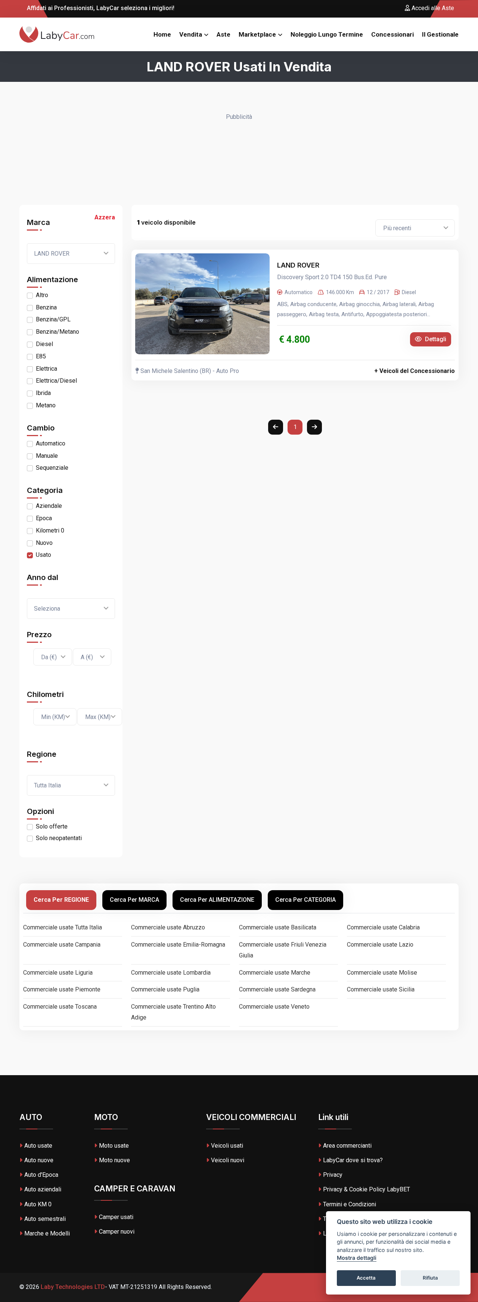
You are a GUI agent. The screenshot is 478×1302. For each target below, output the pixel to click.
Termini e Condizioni (349, 1204)
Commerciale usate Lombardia (171, 972)
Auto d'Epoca (41, 1174)
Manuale (47, 455)
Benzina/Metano (57, 331)
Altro (42, 295)
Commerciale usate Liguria (58, 972)
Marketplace (257, 34)
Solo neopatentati (59, 838)
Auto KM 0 (38, 1204)
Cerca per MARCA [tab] (134, 899)
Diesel (44, 344)
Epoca (44, 518)
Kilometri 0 (50, 530)
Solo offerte (52, 826)
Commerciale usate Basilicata (277, 927)
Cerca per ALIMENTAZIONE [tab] (217, 899)
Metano (46, 405)
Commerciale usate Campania (61, 944)
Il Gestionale (440, 34)
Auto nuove (38, 1160)
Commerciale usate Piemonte (61, 989)
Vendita (190, 34)
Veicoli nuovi (227, 1160)
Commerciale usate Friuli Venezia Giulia (282, 950)
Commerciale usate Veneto (274, 1006)
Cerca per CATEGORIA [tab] (305, 899)
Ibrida (43, 393)
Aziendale (49, 505)
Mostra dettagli (356, 1258)
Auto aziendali (42, 1189)
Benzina (46, 307)
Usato (43, 554)
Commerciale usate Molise (382, 972)
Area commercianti (347, 1145)
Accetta (366, 1278)
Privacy (332, 1174)
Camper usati (116, 1217)
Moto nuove (114, 1160)
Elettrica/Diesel (56, 380)
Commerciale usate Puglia (165, 989)
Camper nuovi (116, 1231)
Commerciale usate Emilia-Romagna (178, 944)
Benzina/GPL (53, 319)
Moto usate (114, 1145)
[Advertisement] (239, 160)
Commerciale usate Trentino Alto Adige (173, 1012)
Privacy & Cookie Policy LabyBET (366, 1189)
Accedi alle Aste (432, 8)
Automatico (50, 443)
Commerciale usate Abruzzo (168, 927)
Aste (223, 34)
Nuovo (44, 542)
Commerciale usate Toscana (60, 1006)
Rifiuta (430, 1278)
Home (162, 34)
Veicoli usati (227, 1145)
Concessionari (392, 34)
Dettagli (434, 339)
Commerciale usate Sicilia (381, 989)
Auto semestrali (45, 1218)
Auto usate (38, 1145)
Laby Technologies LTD (72, 1286)
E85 (41, 356)
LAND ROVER (299, 265)
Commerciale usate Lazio (380, 944)
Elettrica (46, 368)
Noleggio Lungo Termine (327, 34)
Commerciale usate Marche (274, 972)
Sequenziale (52, 467)
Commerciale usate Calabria (383, 927)
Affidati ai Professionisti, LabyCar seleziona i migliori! (99, 8)
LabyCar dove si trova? (353, 1160)
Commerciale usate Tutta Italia (62, 927)
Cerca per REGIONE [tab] (61, 899)
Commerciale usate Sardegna (277, 989)
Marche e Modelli (47, 1233)
